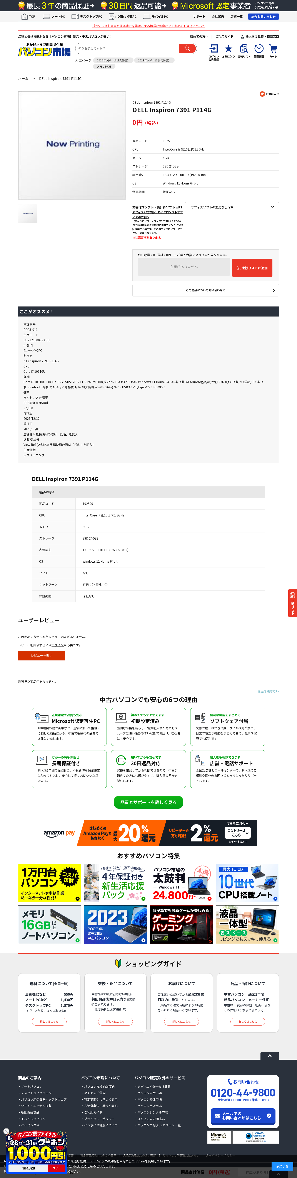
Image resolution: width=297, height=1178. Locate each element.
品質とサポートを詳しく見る (148, 802)
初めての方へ (199, 36)
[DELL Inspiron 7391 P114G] (72, 145)
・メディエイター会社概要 (152, 1086)
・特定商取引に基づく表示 (99, 1099)
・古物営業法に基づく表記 (99, 1106)
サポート (199, 16)
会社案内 (218, 16)
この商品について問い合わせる (205, 290)
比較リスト (293, 607)
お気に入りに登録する (269, 94)
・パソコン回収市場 (148, 1106)
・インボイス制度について (99, 1125)
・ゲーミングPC (29, 1125)
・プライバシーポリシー (98, 1119)
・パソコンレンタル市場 (151, 1112)
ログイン (58, 645)
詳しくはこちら (49, 1021)
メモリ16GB (104, 66)
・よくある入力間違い (149, 1119)
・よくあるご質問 (93, 1093)
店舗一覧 (236, 16)
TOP (32, 16)
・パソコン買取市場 (148, 1093)
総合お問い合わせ (263, 16)
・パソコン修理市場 (148, 1099)
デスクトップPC (91, 16)
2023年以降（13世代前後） (154, 60)
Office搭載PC (127, 16)
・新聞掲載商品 (28, 1112)
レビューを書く (41, 655)
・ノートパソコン (30, 1086)
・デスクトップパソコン (35, 1093)
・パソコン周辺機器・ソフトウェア (42, 1099)
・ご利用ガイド (91, 1112)
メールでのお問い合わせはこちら (241, 1115)
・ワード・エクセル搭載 (35, 1106)
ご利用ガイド (224, 36)
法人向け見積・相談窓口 (262, 36)
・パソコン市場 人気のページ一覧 (157, 1125)
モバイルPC (160, 16)
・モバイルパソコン (31, 1119)
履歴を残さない (268, 691)
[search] (187, 48)
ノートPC (58, 16)
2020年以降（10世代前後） (113, 60)
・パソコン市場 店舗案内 (98, 1086)
